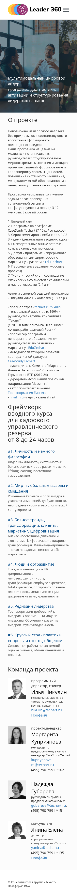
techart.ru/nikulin (48, 307)
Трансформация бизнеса (27, 393)
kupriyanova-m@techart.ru (42, 762)
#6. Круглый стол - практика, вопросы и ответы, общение (35, 637)
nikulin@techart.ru (46, 710)
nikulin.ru (17, 397)
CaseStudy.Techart (21, 361)
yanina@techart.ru (46, 847)
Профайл (39, 715)
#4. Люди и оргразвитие (31, 564)
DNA (27, 886)
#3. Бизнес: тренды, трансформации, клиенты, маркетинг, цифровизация (33, 525)
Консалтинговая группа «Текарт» (33, 882)
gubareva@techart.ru (48, 805)
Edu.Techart (53, 262)
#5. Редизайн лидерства (31, 606)
